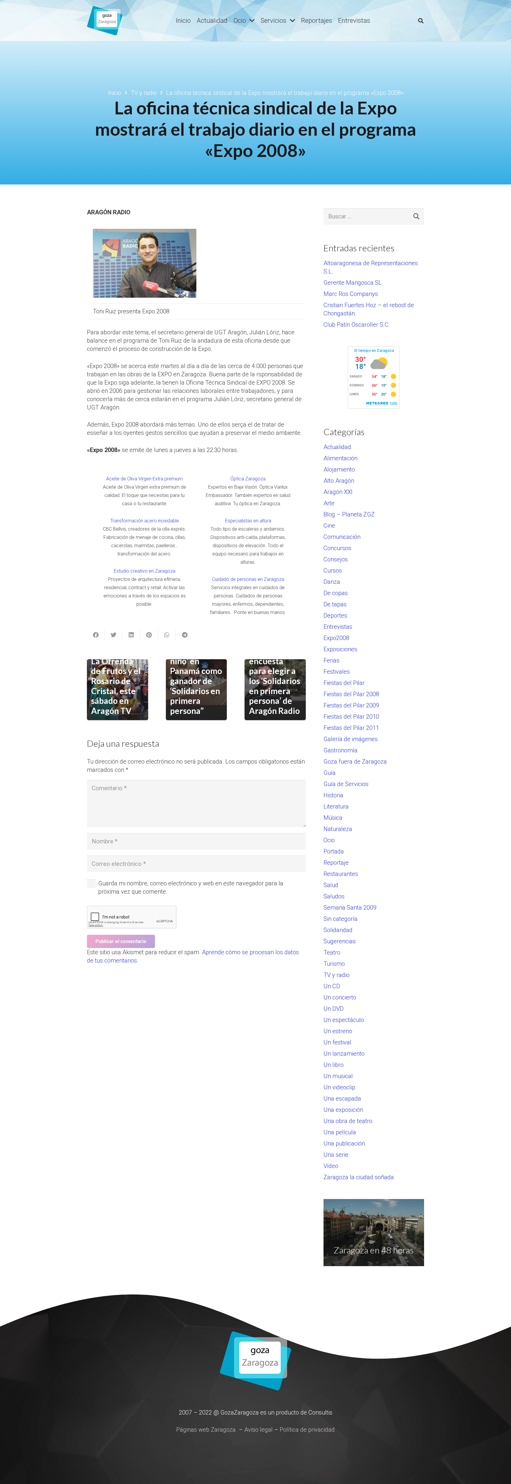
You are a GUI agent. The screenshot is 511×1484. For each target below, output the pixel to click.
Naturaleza (338, 828)
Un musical (338, 1076)
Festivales (337, 671)
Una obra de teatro (348, 1121)
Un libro (334, 1064)
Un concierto (340, 997)
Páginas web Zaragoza (206, 1429)
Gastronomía (341, 750)
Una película (340, 1132)
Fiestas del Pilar (344, 682)
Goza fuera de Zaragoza (355, 761)
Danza (332, 581)
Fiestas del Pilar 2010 (351, 716)
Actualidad (337, 447)
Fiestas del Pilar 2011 (351, 727)
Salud (331, 885)
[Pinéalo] (149, 635)
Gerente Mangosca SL (353, 282)
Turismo (334, 963)
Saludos (334, 896)
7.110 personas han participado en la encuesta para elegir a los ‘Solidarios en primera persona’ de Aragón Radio (274, 665)
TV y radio (337, 974)
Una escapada (342, 1098)
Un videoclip (339, 1087)
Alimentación (341, 458)
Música (333, 817)
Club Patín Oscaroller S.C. (357, 324)
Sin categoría (341, 918)
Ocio (329, 840)
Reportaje (336, 862)
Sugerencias (340, 941)
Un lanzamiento (344, 1053)
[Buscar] (421, 20)
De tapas (335, 604)
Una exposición (343, 1109)
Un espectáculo (344, 1019)
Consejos (336, 559)
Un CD (332, 986)
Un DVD (334, 1008)
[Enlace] (104, 20)
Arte (329, 503)
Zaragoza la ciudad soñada (359, 1177)
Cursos (333, 570)
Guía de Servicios (346, 784)
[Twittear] (113, 635)
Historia (333, 795)
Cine (329, 525)
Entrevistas (338, 626)
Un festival (337, 1042)
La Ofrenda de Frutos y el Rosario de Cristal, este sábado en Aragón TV (116, 686)
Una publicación (344, 1143)
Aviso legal (258, 1429)
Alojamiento (339, 469)
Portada (334, 851)
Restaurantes (341, 873)
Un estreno (338, 1031)
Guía (330, 772)
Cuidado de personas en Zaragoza (248, 579)
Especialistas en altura (248, 521)
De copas (336, 593)
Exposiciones (340, 649)
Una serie (336, 1154)
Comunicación (342, 536)
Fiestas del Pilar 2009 (351, 705)
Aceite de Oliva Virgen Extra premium (144, 479)
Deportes (335, 615)
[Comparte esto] (96, 635)
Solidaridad (338, 930)
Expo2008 (336, 637)
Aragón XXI (338, 491)
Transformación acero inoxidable (144, 521)
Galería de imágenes (351, 739)
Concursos (337, 548)
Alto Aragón (339, 480)
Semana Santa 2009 (350, 907)
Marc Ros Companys (351, 293)
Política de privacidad (307, 1429)
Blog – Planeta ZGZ (349, 514)
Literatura (336, 806)
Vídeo (331, 1165)
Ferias (331, 660)
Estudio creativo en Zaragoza (144, 571)
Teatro (332, 952)
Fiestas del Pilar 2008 (351, 694)
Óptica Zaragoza (248, 479)
